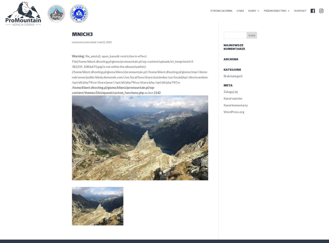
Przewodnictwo (275, 11)
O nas (240, 11)
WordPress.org (234, 112)
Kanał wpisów (233, 98)
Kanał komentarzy (236, 105)
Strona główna (221, 11)
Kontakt (300, 11)
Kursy (252, 11)
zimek (93, 42)
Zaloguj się (231, 92)
